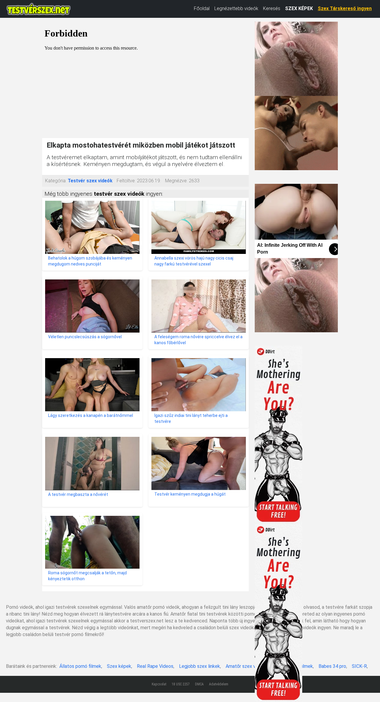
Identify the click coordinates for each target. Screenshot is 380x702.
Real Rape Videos (155, 666)
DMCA (199, 684)
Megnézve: (176, 181)
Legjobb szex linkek (199, 666)
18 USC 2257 (181, 684)
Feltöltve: (126, 181)
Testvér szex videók (90, 181)
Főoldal (202, 8)
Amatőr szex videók (246, 666)
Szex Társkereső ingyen (345, 8)
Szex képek (119, 666)
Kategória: (55, 181)
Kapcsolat (159, 684)
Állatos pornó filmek (80, 666)
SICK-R (359, 666)
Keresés (271, 8)
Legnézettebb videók (236, 8)
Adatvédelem (218, 684)
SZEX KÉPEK (299, 8)
